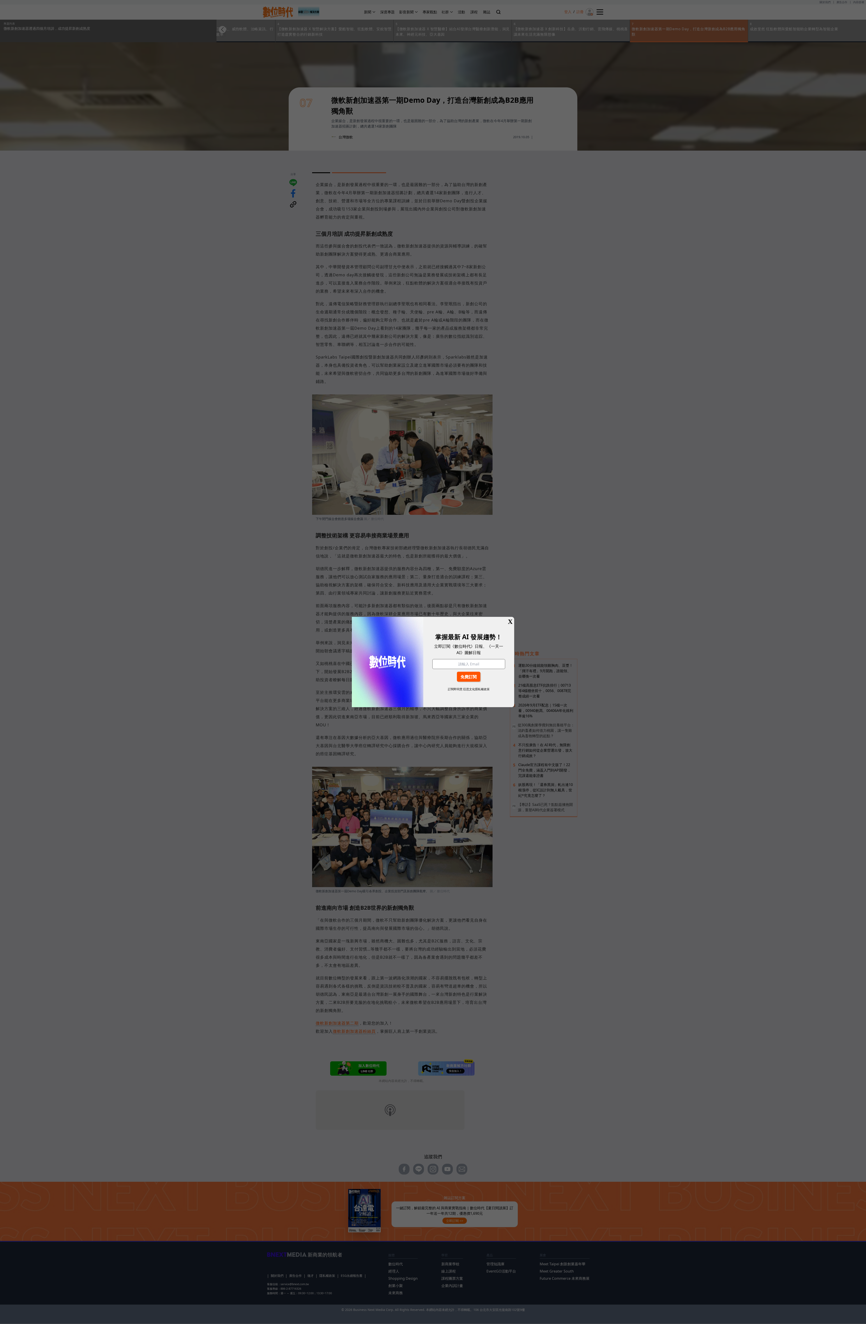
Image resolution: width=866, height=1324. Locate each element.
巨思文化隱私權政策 (476, 689)
